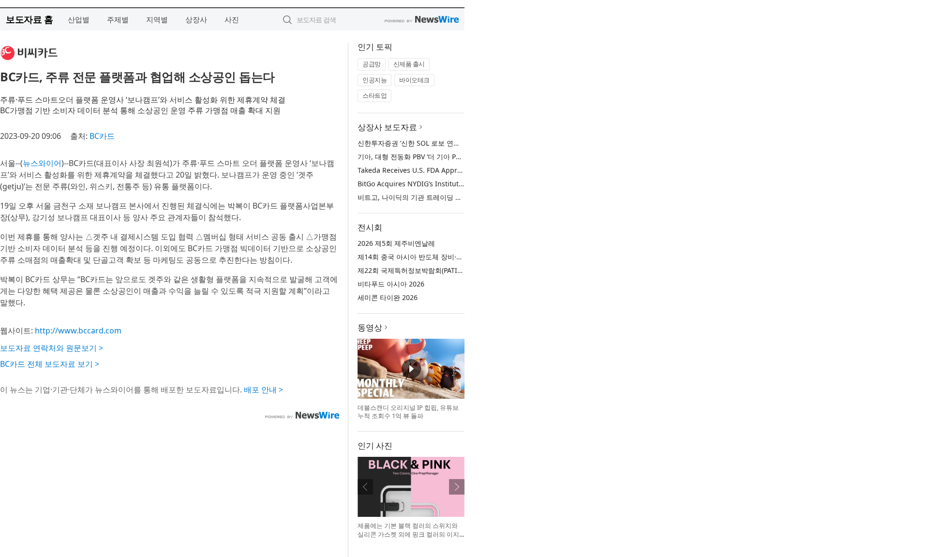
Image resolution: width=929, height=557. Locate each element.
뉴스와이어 (42, 163)
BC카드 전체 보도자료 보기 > (49, 364)
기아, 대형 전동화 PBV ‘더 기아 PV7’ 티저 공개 (426, 156)
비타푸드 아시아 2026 (391, 283)
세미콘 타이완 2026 (388, 297)
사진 (232, 19)
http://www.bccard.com (78, 330)
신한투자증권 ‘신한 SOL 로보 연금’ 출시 (417, 143)
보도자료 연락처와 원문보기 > (51, 348)
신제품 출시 (409, 64)
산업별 (79, 19)
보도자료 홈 (29, 19)
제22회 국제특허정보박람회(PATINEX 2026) (424, 270)
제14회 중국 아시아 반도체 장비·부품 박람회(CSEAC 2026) (446, 256)
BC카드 (102, 136)
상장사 (196, 19)
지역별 (157, 19)
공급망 (371, 64)
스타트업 (374, 95)
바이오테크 (414, 79)
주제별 (118, 19)
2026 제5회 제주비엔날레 (396, 243)
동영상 (370, 327)
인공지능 (374, 79)
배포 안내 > (263, 389)
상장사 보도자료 (387, 127)
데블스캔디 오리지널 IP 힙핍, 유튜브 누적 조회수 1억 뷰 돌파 (408, 412)
